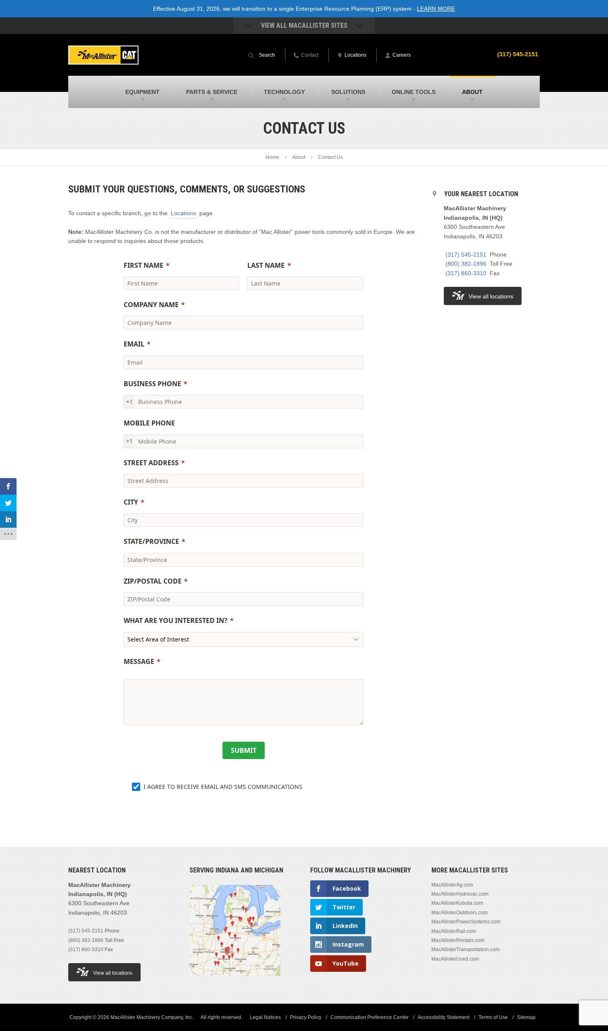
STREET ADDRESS (151, 462)
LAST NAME (266, 265)
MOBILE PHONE (149, 423)
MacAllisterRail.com (453, 931)
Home (272, 157)
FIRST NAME (143, 265)
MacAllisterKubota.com (457, 903)
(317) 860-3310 (465, 273)
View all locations (491, 296)
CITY (131, 502)
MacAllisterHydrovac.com (459, 894)
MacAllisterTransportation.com (465, 949)
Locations (183, 213)
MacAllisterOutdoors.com (459, 913)
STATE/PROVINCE (151, 541)
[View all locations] (234, 981)
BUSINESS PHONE (152, 383)
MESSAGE (139, 661)
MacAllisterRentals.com (457, 940)
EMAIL (134, 343)
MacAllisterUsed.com (455, 959)
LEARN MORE (436, 8)
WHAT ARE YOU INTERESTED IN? (175, 620)
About (298, 157)
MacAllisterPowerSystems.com (465, 922)
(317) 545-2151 (517, 54)
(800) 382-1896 (465, 263)
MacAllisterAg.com (452, 885)
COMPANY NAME (151, 304)
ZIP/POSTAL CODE (153, 581)
